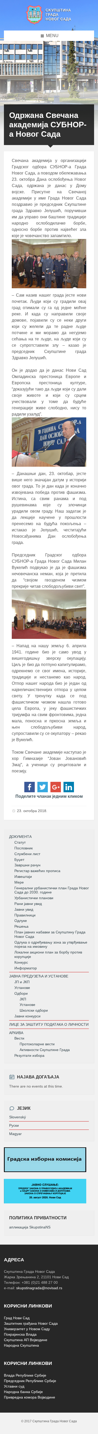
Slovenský (17, 1117)
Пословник (23, 848)
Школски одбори (34, 1010)
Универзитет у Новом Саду (27, 1329)
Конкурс (21, 962)
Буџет (19, 859)
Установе (22, 988)
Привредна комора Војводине (29, 1397)
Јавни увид (23, 909)
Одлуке (20, 921)
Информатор (25, 968)
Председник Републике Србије (30, 1381)
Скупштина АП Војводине (25, 1340)
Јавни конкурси (27, 1016)
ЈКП (23, 999)
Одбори (21, 993)
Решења (21, 926)
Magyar (15, 1134)
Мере (19, 882)
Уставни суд (14, 1386)
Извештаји (23, 876)
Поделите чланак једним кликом (49, 796)
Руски (14, 1125)
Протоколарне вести (37, 1044)
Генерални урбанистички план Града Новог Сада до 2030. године (51, 890)
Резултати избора (29, 1055)
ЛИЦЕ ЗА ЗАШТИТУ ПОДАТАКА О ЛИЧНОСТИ (49, 1024)
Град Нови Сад (17, 1318)
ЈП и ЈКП (22, 982)
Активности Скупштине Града (45, 1050)
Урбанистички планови (33, 898)
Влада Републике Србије (25, 1375)
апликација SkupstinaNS (29, 1227)
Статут (20, 842)
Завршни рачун (27, 865)
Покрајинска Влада (20, 1334)
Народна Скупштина (21, 1345)
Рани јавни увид (28, 904)
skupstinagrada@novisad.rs (39, 1288)
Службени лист (27, 854)
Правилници (25, 915)
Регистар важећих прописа (37, 871)
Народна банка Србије (23, 1392)
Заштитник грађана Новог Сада (31, 1323)
